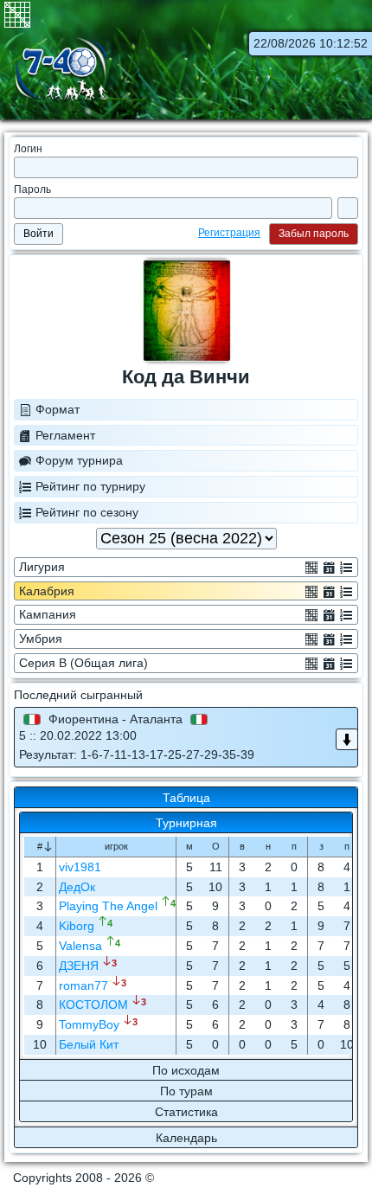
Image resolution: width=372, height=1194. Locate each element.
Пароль (32, 189)
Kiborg (76, 926)
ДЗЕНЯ (79, 966)
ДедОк (77, 887)
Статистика (186, 1112)
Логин (28, 149)
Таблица (186, 798)
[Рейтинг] (346, 567)
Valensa (80, 946)
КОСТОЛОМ (93, 1004)
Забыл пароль (314, 234)
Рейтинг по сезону (86, 512)
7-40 (60, 71)
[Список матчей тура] (347, 739)
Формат (57, 409)
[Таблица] (311, 567)
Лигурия (42, 567)
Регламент (65, 435)
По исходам (186, 1070)
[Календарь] (329, 567)
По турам (186, 1091)
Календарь (186, 1138)
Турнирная (186, 823)
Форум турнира (79, 460)
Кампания (47, 614)
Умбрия (40, 638)
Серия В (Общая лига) (83, 663)
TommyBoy (89, 1024)
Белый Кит (89, 1044)
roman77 (83, 985)
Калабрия (46, 591)
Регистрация (229, 233)
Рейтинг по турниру (90, 486)
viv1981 (80, 867)
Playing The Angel (108, 906)
